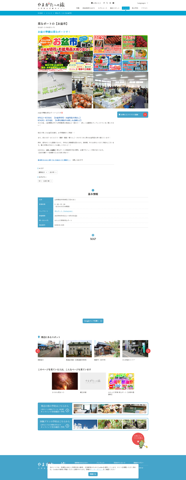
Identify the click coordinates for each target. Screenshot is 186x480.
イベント (126, 8)
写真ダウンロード (119, 463)
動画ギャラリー (139, 463)
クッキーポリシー (97, 469)
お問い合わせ (138, 468)
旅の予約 (135, 8)
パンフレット (100, 463)
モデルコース (102, 8)
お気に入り (97, 3)
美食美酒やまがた (89, 8)
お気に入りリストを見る (138, 437)
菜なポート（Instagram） (64, 211)
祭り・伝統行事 (44, 181)
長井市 (52, 172)
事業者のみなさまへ (81, 463)
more (40, 341)
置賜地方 (42, 172)
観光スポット (115, 8)
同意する (93, 474)
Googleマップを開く (91, 321)
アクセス (144, 8)
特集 (77, 8)
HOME (40, 13)
